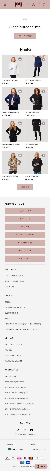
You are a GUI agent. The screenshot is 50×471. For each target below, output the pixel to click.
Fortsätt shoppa (25, 36)
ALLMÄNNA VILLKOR (13, 361)
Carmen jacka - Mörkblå (10, 112)
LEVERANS (25, 227)
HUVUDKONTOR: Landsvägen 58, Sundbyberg (23, 329)
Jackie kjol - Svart (31, 144)
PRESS (7, 318)
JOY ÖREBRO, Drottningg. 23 (17, 398)
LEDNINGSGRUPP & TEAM (15, 307)
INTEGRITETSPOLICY (13, 345)
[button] (5, 4)
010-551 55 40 (25, 251)
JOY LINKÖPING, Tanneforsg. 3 (18, 409)
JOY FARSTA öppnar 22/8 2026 (17, 415)
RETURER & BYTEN (25, 235)
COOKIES (8, 350)
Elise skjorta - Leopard (10, 176)
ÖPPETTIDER (25, 259)
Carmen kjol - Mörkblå (33, 80)
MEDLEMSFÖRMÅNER (14, 276)
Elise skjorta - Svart (32, 176)
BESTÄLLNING (25, 211)
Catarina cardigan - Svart (11, 144)
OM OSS (8, 302)
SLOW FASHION (11, 313)
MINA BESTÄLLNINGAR (14, 281)
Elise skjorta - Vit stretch (10, 80)
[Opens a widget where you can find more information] (41, 467)
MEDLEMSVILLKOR (13, 356)
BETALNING (25, 219)
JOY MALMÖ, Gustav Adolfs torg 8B (19, 404)
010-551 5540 (10, 376)
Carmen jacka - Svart (32, 112)
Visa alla (25, 187)
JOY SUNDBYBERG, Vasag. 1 (16, 387)
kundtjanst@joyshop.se (14, 382)
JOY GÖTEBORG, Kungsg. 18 (16, 393)
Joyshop (21, 466)
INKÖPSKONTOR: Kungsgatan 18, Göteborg (23, 324)
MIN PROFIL (10, 287)
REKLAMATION (25, 243)
